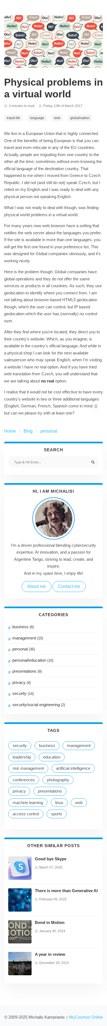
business (23, 626)
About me (36, 586)
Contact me (69, 586)
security (23, 693)
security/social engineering (38, 704)
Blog (28, 431)
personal (48, 431)
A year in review (50, 954)
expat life (13, 118)
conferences (24, 779)
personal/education (32, 660)
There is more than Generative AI (66, 890)
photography (58, 779)
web (79, 802)
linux (59, 802)
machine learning (28, 802)
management (27, 638)
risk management (28, 768)
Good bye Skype (50, 858)
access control (26, 813)
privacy (21, 682)
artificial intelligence (73, 768)
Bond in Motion (49, 922)
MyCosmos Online (86, 1017)
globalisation (79, 118)
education (51, 757)
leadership (22, 757)
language (37, 118)
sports (56, 813)
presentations (27, 671)
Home (10, 431)
